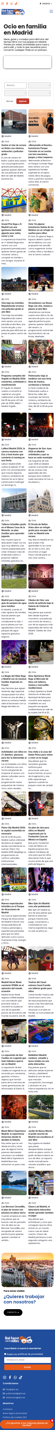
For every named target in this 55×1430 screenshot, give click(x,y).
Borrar (9, 101)
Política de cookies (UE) (15, 1417)
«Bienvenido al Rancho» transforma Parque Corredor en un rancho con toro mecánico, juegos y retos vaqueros (40, 151)
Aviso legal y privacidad (15, 1413)
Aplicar (23, 101)
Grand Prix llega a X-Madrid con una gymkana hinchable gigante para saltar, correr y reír (11, 230)
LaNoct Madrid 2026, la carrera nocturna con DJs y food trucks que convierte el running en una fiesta (13, 454)
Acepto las (25, 1354)
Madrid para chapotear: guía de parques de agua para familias (14, 603)
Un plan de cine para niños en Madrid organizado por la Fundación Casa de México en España (38, 833)
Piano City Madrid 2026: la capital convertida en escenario (13, 830)
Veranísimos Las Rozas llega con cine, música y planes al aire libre (40, 306)
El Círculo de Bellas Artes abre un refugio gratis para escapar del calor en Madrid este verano (40, 530)
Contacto (8, 1409)
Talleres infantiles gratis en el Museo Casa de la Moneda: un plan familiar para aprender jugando (13, 530)
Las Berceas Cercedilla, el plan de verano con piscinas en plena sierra (13, 1209)
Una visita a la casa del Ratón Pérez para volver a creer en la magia (40, 754)
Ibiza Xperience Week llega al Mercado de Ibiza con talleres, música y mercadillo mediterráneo (39, 682)
